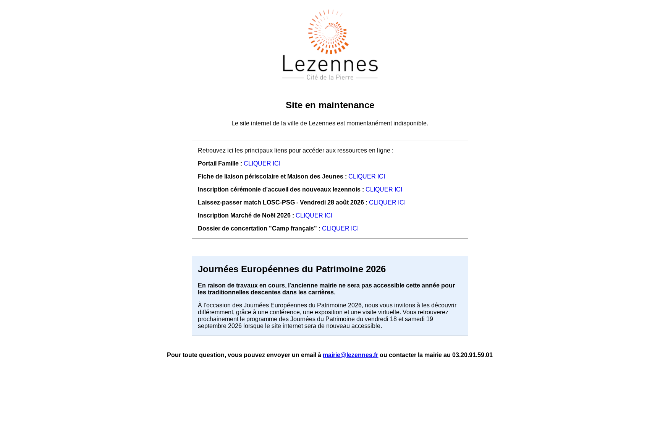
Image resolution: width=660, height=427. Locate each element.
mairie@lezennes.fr (350, 355)
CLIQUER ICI (262, 163)
